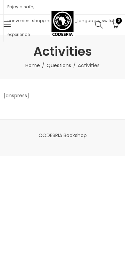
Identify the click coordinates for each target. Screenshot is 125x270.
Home (32, 65)
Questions (59, 65)
